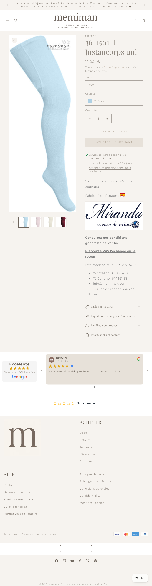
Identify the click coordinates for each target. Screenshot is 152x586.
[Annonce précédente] (7, 5)
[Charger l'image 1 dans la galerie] (23, 222)
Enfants (85, 440)
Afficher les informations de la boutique (110, 169)
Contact (9, 485)
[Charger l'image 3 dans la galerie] (48, 222)
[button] (8, 20)
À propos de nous (92, 474)
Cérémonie (87, 454)
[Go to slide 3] (94, 387)
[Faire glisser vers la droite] (72, 222)
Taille (88, 77)
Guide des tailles (15, 506)
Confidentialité (90, 495)
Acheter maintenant (114, 142)
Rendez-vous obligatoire (21, 513)
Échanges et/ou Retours (96, 481)
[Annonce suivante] (145, 5)
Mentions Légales (92, 502)
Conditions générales (94, 488)
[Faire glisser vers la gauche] (13, 222)
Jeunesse (86, 447)
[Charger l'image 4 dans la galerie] (61, 222)
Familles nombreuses (19, 499)
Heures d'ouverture (17, 492)
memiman (54, 584)
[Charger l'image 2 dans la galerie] (36, 222)
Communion (88, 461)
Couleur (90, 93)
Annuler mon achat (76, 548)
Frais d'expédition (114, 67)
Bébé (83, 432)
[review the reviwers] (138, 359)
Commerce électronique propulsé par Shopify (87, 584)
